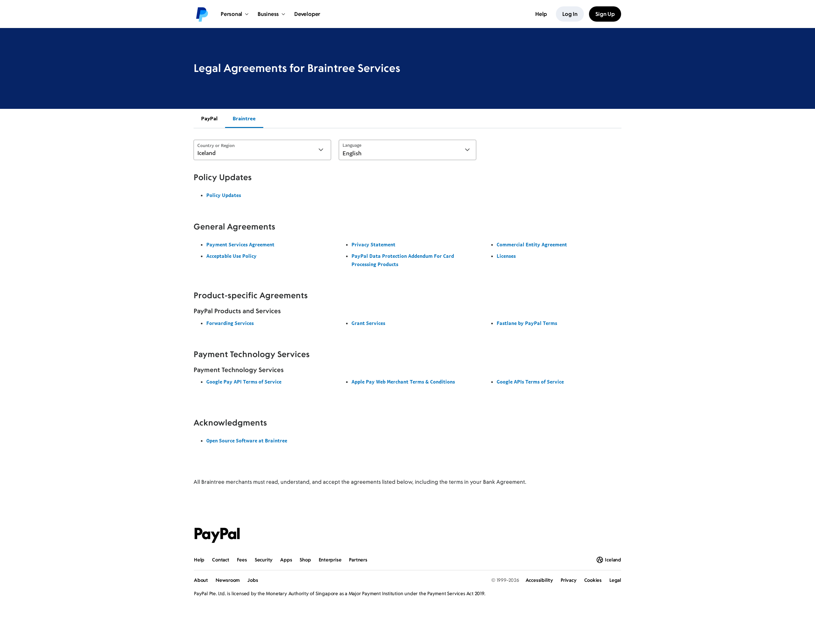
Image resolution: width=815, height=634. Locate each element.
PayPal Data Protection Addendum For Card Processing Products (402, 260)
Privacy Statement (373, 244)
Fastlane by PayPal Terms (527, 323)
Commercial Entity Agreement (532, 244)
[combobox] (262, 150)
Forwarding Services (230, 323)
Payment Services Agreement (240, 244)
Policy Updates (223, 195)
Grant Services (368, 323)
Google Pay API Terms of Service (243, 381)
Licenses (506, 256)
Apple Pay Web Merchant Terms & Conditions (403, 381)
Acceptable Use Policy (231, 256)
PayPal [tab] (209, 118)
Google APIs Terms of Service (530, 381)
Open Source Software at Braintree (246, 440)
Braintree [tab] (244, 118)
